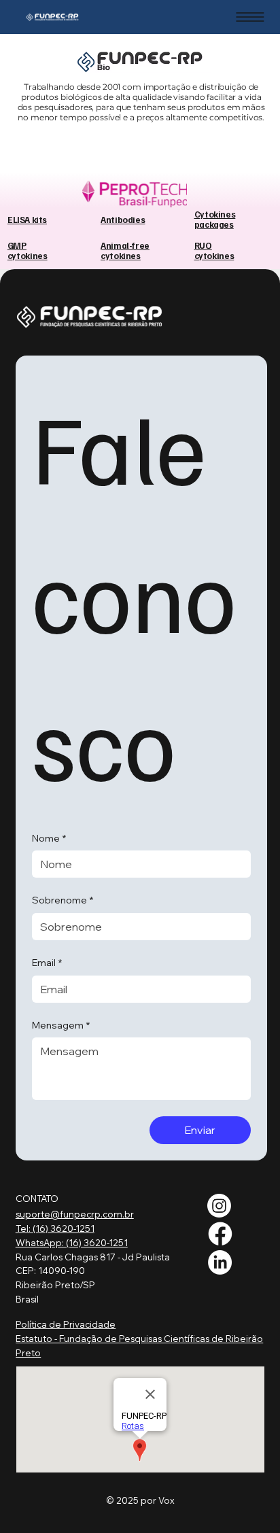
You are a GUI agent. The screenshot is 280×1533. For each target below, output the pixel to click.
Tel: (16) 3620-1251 (55, 1228)
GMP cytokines (27, 250)
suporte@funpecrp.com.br (75, 1214)
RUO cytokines (214, 250)
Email (47, 963)
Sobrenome (62, 900)
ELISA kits (27, 219)
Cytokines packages (214, 219)
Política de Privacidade (66, 1324)
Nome (49, 838)
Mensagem (61, 1025)
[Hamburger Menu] (250, 17)
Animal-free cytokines (125, 250)
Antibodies (123, 219)
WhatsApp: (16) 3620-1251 (72, 1242)
